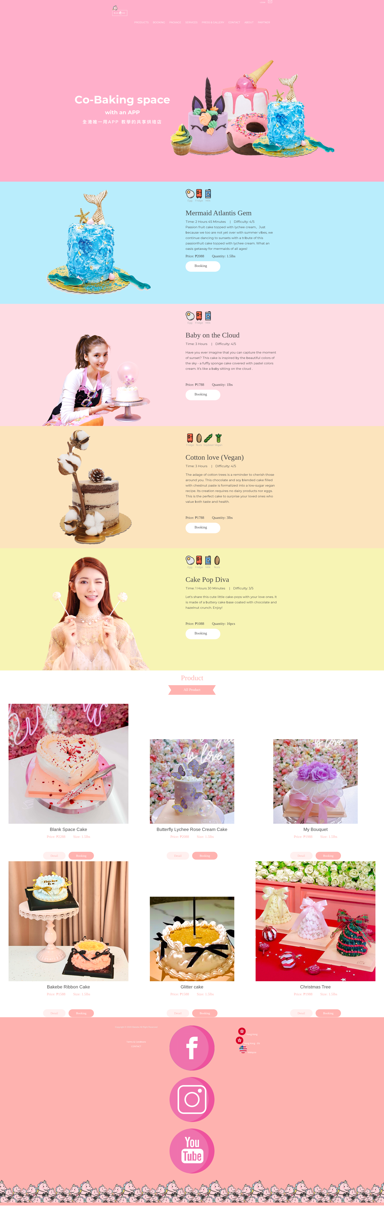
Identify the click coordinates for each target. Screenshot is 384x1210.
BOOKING (159, 22)
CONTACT (234, 22)
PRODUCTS (141, 22)
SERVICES (191, 22)
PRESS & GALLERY (213, 22)
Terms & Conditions (136, 1041)
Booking (201, 266)
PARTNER (264, 22)
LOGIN (262, 2)
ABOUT (249, 22)
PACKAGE (175, 22)
